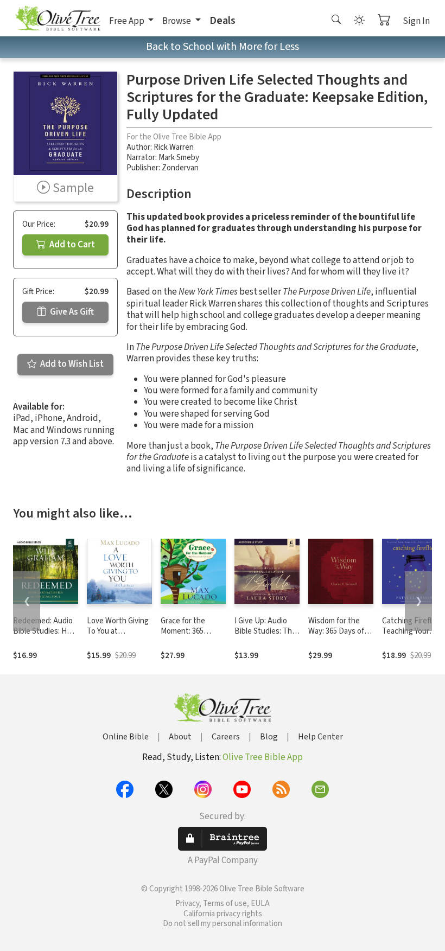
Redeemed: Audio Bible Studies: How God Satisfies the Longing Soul (45, 636)
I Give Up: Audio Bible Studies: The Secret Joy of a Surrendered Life (265, 636)
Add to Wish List (71, 364)
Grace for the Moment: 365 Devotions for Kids (192, 631)
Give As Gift (71, 311)
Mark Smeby (178, 157)
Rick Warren (174, 147)
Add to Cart (71, 244)
